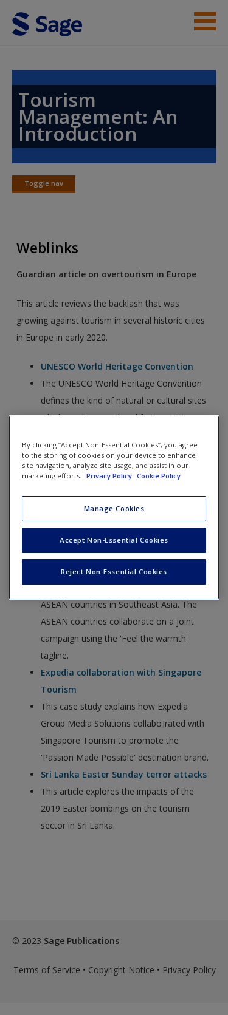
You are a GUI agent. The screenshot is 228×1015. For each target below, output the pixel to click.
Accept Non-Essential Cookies (114, 540)
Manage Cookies (114, 508)
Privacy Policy (110, 475)
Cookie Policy (159, 475)
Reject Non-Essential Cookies (114, 571)
